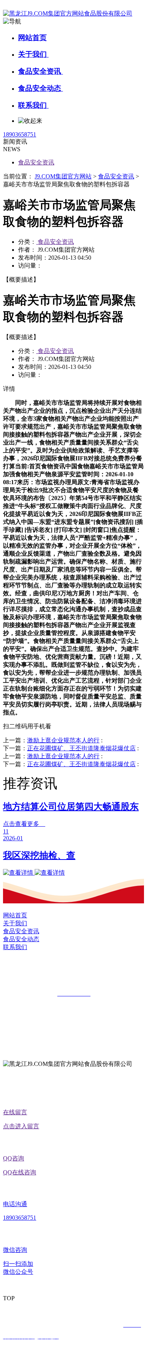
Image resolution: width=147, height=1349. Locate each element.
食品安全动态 (40, 88)
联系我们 (33, 105)
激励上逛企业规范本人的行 (63, 740)
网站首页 (32, 38)
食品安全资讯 (40, 71)
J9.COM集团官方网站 (63, 176)
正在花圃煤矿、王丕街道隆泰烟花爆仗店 (81, 748)
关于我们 (33, 54)
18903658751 (19, 134)
